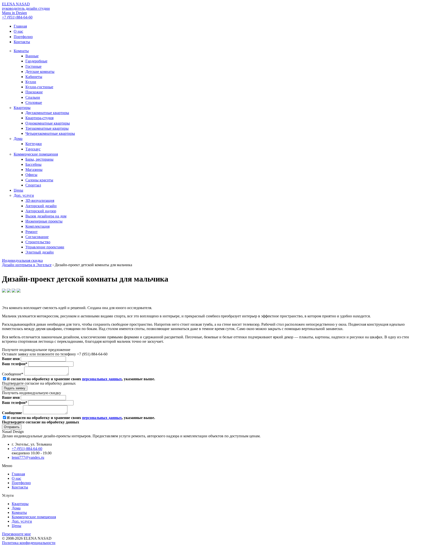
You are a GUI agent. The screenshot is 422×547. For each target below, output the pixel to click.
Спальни (32, 97)
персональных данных (102, 379)
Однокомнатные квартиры (47, 123)
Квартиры (22, 108)
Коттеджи (33, 144)
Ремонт (31, 232)
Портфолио (23, 37)
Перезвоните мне (16, 534)
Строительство (37, 242)
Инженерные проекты (44, 221)
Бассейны (33, 164)
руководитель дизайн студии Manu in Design (26, 8)
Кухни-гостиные (39, 87)
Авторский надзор (40, 211)
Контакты (22, 42)
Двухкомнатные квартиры (47, 113)
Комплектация (37, 226)
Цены (18, 190)
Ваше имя (11, 359)
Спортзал (33, 185)
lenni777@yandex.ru (28, 457)
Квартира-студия (39, 118)
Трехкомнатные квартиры (47, 128)
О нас (18, 31)
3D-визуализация (39, 200)
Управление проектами (44, 247)
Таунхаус (33, 149)
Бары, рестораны (39, 159)
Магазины (33, 169)
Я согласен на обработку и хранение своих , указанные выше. (81, 379)
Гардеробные (36, 61)
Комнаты (21, 51)
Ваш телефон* (15, 364)
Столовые (33, 102)
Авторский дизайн (41, 206)
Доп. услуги (24, 195)
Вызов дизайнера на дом (45, 216)
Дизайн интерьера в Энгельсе (27, 265)
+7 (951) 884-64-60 (17, 17)
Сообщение (12, 413)
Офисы (31, 175)
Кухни (30, 82)
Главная (20, 26)
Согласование (37, 237)
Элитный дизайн (39, 252)
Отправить (12, 427)
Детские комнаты (39, 71)
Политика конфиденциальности (28, 543)
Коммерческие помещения (36, 154)
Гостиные (33, 66)
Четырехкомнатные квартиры (50, 133)
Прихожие (34, 92)
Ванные (32, 56)
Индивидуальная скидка (22, 260)
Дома (18, 139)
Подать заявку (14, 388)
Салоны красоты (39, 180)
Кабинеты (33, 77)
